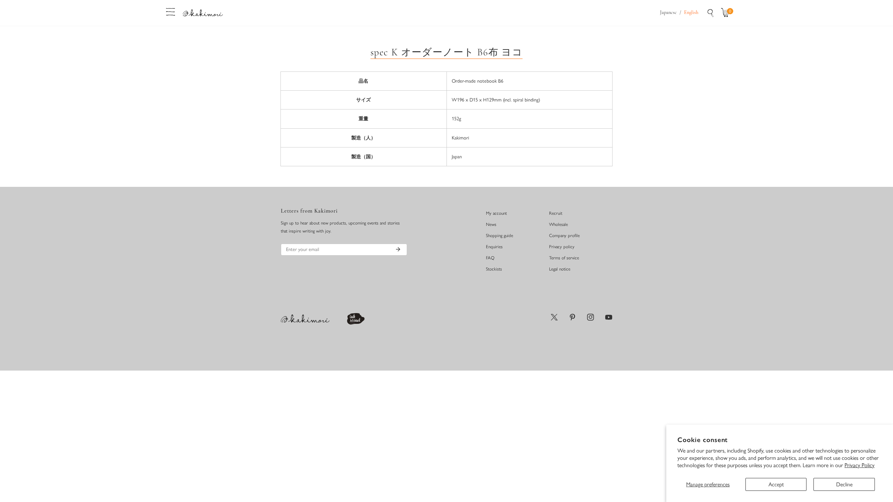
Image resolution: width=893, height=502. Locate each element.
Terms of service (564, 257)
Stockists (494, 269)
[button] (726, 13)
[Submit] (398, 249)
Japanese (668, 12)
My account (496, 213)
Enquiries (494, 246)
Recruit (555, 213)
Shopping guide (499, 235)
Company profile (564, 235)
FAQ (490, 257)
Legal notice (559, 269)
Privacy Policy (860, 465)
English (691, 12)
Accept (776, 484)
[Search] (710, 13)
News (491, 224)
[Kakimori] (203, 12)
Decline (844, 484)
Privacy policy (562, 246)
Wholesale (558, 224)
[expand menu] (170, 11)
